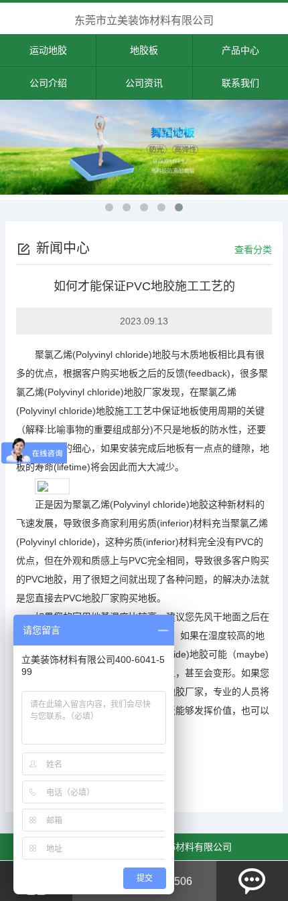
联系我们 (240, 83)
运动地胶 (48, 50)
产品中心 (240, 50)
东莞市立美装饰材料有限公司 (144, 20)
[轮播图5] (144, 147)
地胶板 (144, 50)
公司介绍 (48, 83)
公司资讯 (144, 83)
